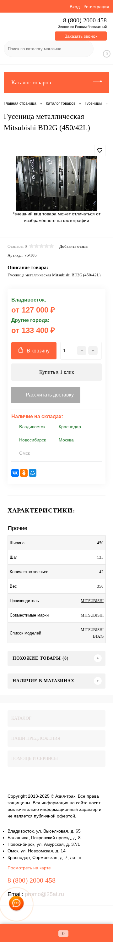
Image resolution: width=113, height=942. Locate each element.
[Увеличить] (56, 183)
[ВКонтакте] (15, 473)
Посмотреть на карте (29, 867)
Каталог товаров (31, 82)
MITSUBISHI (92, 600)
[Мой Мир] (32, 473)
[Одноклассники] (24, 473)
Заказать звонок (81, 36)
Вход (75, 6)
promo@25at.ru (44, 894)
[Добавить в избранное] (99, 150)
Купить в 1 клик (56, 372)
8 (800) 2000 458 (85, 20)
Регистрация (96, 6)
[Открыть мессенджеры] (16, 904)
